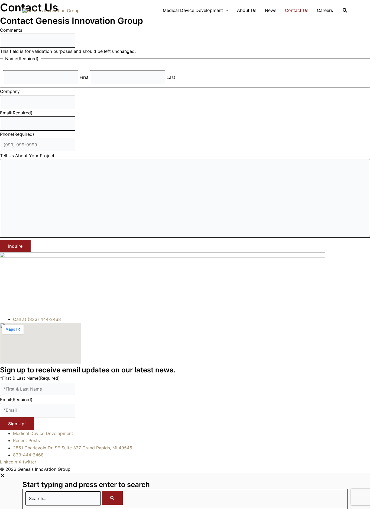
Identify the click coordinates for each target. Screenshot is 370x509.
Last (171, 77)
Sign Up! (17, 423)
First (84, 77)
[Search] (112, 498)
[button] (225, 10)
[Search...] (63, 498)
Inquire (15, 246)
